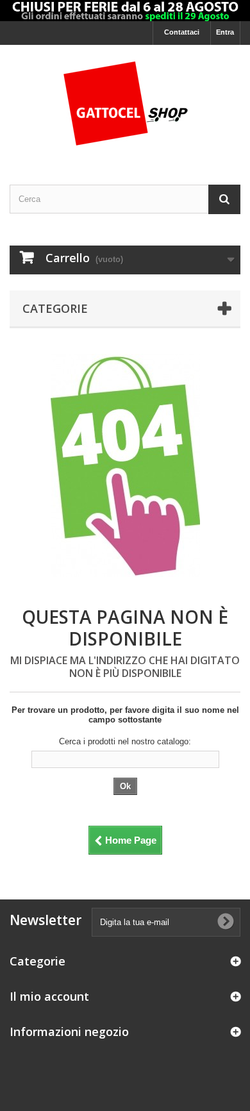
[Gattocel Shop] (125, 103)
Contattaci (181, 32)
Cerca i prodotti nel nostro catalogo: (125, 741)
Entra (225, 32)
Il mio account (49, 996)
